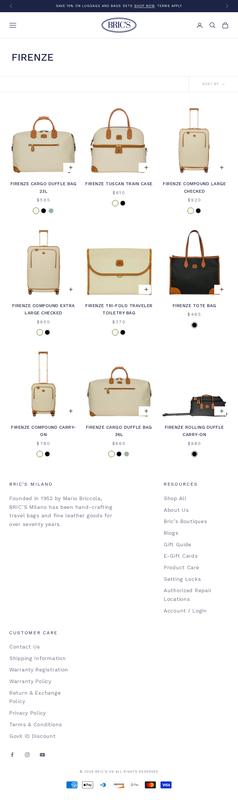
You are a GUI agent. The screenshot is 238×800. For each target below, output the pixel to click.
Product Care (181, 567)
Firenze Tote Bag (194, 305)
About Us (176, 510)
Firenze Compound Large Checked (194, 187)
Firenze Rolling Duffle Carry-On (194, 431)
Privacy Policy (27, 713)
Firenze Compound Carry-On (43, 431)
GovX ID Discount (32, 736)
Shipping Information (37, 658)
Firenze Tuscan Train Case (119, 183)
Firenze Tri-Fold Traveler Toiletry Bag (119, 309)
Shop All (175, 498)
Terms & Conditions (35, 724)
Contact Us (24, 647)
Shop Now (144, 6)
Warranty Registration (38, 669)
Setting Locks (182, 579)
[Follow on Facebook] (12, 755)
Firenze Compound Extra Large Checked (43, 309)
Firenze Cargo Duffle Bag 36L (119, 431)
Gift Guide (177, 544)
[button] (36, 211)
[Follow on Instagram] (27, 755)
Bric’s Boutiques (185, 521)
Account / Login (185, 611)
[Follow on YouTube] (42, 755)
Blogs (171, 533)
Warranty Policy (30, 681)
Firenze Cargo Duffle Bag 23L (43, 187)
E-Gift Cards (181, 556)
